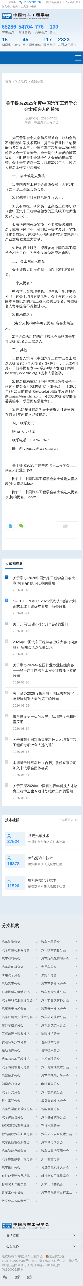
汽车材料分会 (11, 958)
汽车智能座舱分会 (14, 1150)
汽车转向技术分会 (53, 1017)
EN (4, 2)
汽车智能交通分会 (53, 992)
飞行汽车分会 (50, 1125)
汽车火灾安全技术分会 (56, 1134)
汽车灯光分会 (11, 1092)
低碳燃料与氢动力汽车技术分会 (20, 992)
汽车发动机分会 (12, 967)
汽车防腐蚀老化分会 (16, 1067)
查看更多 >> (69, 820)
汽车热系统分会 (52, 1092)
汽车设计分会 (11, 1167)
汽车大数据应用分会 (55, 1150)
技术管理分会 (50, 1059)
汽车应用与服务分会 (16, 950)
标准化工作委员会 (14, 1184)
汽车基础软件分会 (53, 1117)
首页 (8, 81)
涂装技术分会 (50, 1033)
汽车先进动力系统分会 (17, 1109)
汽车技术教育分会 (53, 950)
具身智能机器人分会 (55, 1167)
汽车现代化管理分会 (55, 958)
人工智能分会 (50, 1159)
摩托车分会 (49, 975)
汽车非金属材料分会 (55, 1000)
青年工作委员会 (12, 1192)
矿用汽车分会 (11, 975)
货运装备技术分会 (14, 1042)
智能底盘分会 (50, 1109)
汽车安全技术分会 (53, 1008)
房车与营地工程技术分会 (19, 1059)
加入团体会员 (29, 6)
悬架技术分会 (50, 1042)
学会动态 (21, 81)
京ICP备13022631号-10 (48, 1260)
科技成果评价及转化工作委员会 (20, 1176)
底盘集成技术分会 (53, 1100)
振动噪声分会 (11, 1050)
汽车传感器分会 (12, 1117)
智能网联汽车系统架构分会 (20, 1125)
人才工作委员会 (52, 1184)
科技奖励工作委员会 (55, 1176)
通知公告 (37, 81)
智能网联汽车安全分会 (17, 1134)
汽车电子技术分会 (14, 1008)
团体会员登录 (54, 2)
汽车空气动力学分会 (55, 1075)
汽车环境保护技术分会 (17, 1017)
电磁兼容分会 (50, 1084)
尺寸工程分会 (11, 1100)
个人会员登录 (73, 2)
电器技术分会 (11, 1075)
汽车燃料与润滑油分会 (17, 1000)
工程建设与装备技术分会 (19, 1033)
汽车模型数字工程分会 (17, 1159)
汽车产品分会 (50, 941)
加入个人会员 (10, 6)
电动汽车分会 (11, 983)
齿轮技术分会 (50, 1050)
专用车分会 (49, 967)
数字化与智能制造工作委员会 (20, 1201)
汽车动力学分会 (52, 1142)
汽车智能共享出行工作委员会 (59, 1192)
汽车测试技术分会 (53, 1025)
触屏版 (12, 2)
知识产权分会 (11, 1084)
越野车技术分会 (12, 1025)
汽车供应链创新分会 (16, 1142)
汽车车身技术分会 (53, 983)
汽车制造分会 (11, 941)
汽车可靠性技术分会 (55, 1067)
